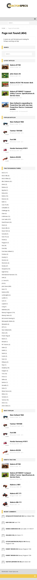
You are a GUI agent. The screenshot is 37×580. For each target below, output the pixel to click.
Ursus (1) (4, 376)
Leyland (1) (5, 304)
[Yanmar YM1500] (5, 132)
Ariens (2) (4, 184)
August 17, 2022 (14, 495)
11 (21, 124)
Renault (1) (5, 341)
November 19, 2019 (15, 141)
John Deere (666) (6, 286)
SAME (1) (4, 350)
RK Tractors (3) (6, 344)
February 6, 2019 (15, 150)
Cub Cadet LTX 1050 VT (27, 529)
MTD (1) (4, 327)
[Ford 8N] (5, 141)
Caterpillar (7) (5, 207)
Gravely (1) (5, 257)
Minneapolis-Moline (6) (8, 321)
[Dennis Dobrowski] (3, 529)
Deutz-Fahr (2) (6, 231)
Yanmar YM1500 (16, 131)
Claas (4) (4, 213)
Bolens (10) (5, 196)
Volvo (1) (4, 388)
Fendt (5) (4, 239)
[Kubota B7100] (5, 66)
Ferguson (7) (5, 242)
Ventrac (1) (5, 382)
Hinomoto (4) (5, 263)
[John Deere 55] (5, 75)
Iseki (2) (4, 277)
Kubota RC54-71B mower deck (21, 83)
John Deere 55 (15, 74)
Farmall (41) (5, 234)
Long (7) (4, 306)
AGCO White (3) (6, 178)
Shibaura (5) (5, 362)
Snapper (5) (5, 371)
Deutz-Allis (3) (5, 228)
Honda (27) (5, 266)
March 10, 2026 (14, 67)
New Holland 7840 (17, 122)
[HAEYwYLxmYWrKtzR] (3, 562)
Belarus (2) (5, 187)
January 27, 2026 (15, 97)
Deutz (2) (4, 225)
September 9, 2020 (15, 133)
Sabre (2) (4, 347)
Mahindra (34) (5, 309)
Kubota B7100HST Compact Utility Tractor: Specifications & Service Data (22, 93)
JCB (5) (4, 283)
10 (22, 133)
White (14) (4, 394)
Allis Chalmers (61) (7, 181)
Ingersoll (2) (5, 272)
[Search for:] (18, 23)
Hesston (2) (5, 260)
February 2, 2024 (15, 487)
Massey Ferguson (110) (8, 312)
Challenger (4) (5, 210)
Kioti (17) (4, 289)
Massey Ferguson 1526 (24, 549)
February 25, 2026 (15, 84)
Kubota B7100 (15, 65)
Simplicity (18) (5, 368)
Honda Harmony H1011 (19, 148)
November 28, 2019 (15, 159)
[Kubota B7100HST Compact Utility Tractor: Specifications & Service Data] (5, 93)
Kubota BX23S (15, 157)
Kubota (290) (5, 292)
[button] (35, 19)
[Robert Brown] (3, 550)
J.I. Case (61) (5, 280)
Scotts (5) (4, 356)
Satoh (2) (4, 353)
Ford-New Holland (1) (8, 251)
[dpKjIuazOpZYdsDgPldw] (3, 517)
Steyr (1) (4, 365)
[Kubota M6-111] (5, 503)
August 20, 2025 (14, 111)
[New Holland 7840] (5, 123)
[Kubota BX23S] (5, 158)
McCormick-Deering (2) (8, 318)
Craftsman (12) (6, 216)
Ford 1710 (17, 522)
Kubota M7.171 (15, 493)
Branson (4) (5, 199)
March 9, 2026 (14, 76)
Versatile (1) (5, 385)
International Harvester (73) (9, 274)
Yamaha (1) (5, 397)
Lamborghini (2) (6, 295)
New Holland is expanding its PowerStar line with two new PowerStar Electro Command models (21, 106)
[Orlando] (3, 536)
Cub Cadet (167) (6, 219)
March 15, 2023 (14, 124)
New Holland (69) (6, 330)
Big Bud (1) (5, 190)
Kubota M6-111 (16, 502)
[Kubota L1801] (5, 486)
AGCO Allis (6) (5, 175)
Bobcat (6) (5, 193)
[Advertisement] (19, 12)
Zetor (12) (4, 403)
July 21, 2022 (14, 504)
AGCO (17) (5, 172)
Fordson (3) (5, 254)
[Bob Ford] (3, 523)
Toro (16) (4, 373)
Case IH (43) (5, 205)
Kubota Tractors (10, 460)
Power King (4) (6, 336)
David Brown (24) (6, 222)
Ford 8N (13, 139)
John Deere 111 (18, 535)
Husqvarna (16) (6, 269)
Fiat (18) (4, 245)
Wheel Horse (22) (6, 391)
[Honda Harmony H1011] (5, 150)
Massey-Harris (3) (7, 315)
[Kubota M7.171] (5, 495)
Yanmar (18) (5, 400)
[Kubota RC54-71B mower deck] (5, 84)
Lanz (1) (4, 301)
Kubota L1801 (15, 485)
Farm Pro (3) (5, 237)
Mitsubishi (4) (5, 324)
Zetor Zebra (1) (6, 406)
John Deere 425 (26, 562)
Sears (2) (4, 359)
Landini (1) (4, 298)
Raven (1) (4, 339)
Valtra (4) (4, 379)
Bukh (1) (4, 202)
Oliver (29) (4, 333)
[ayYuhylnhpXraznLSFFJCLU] (3, 542)
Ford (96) (4, 248)
